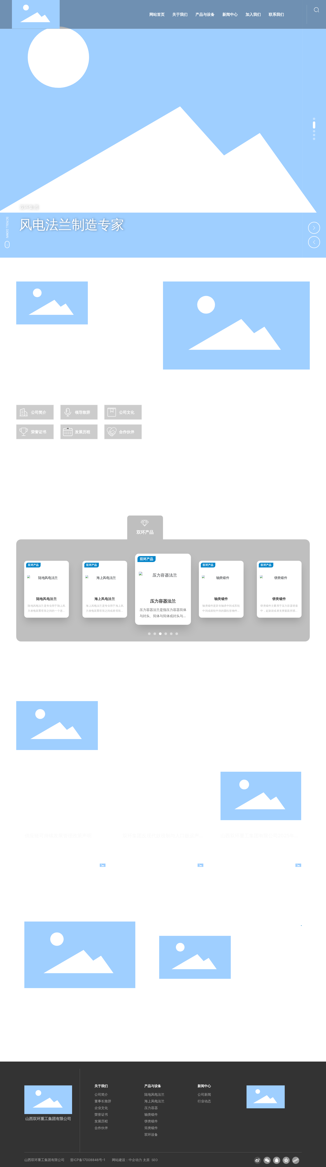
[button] (314, 119)
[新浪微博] (257, 1160)
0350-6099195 (184, 995)
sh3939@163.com (187, 1002)
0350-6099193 (184, 987)
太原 (146, 1160)
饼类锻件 (221, 599)
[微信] (267, 1160)
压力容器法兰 (105, 599)
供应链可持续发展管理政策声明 (58, 836)
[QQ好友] (276, 1160)
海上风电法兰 (46, 599)
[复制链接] (295, 1160)
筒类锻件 (279, 599)
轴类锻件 (163, 601)
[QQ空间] (286, 1160)
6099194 (208, 987)
